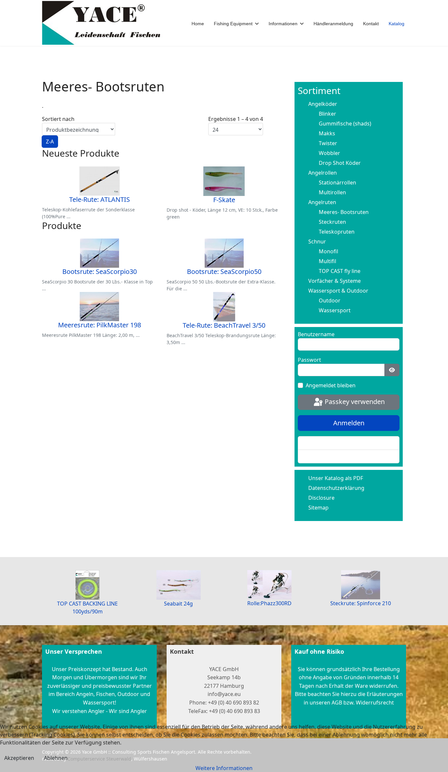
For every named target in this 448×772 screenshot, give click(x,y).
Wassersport (335, 310)
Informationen (283, 23)
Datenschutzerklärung (336, 488)
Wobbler (329, 153)
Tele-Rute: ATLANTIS (99, 199)
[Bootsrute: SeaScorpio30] (99, 253)
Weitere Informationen (224, 768)
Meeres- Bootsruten (344, 212)
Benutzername (316, 334)
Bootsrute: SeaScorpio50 (224, 271)
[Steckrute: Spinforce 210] (360, 584)
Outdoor (329, 300)
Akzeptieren (19, 758)
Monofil (328, 251)
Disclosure (321, 497)
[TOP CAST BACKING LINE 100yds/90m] (87, 585)
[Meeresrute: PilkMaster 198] (99, 306)
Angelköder (322, 103)
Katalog (396, 23)
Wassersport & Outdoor (338, 290)
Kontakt (371, 23)
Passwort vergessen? (329, 443)
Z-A (50, 141)
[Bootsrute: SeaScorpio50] (224, 253)
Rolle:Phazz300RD (269, 603)
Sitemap (318, 507)
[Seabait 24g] (178, 585)
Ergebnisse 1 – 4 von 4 (235, 119)
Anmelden (348, 422)
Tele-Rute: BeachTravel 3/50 (224, 325)
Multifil (327, 261)
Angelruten (322, 202)
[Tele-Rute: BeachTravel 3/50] (224, 306)
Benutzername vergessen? (336, 456)
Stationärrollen (337, 182)
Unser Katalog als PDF (335, 478)
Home (198, 23)
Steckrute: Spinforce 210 (360, 603)
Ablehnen (56, 758)
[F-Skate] (224, 181)
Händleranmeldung (333, 23)
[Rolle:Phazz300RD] (269, 584)
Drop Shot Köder (340, 162)
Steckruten (332, 221)
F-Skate (224, 199)
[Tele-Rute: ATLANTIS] (99, 181)
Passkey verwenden (354, 401)
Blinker (327, 113)
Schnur (317, 241)
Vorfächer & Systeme (334, 280)
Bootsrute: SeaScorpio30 (99, 271)
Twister (328, 143)
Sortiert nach (58, 130)
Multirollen (332, 192)
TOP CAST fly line (339, 271)
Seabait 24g (178, 603)
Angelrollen (322, 172)
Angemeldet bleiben (331, 385)
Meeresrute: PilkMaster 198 (99, 324)
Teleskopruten (337, 231)
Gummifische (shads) (345, 123)
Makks (327, 133)
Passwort (309, 359)
